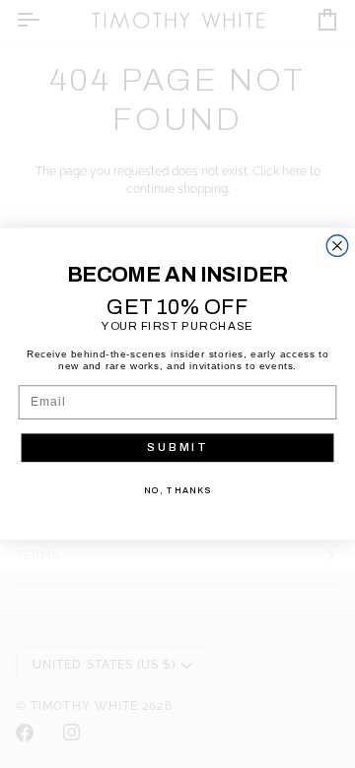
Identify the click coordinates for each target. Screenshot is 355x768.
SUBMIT (177, 447)
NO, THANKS (177, 490)
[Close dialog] (337, 246)
